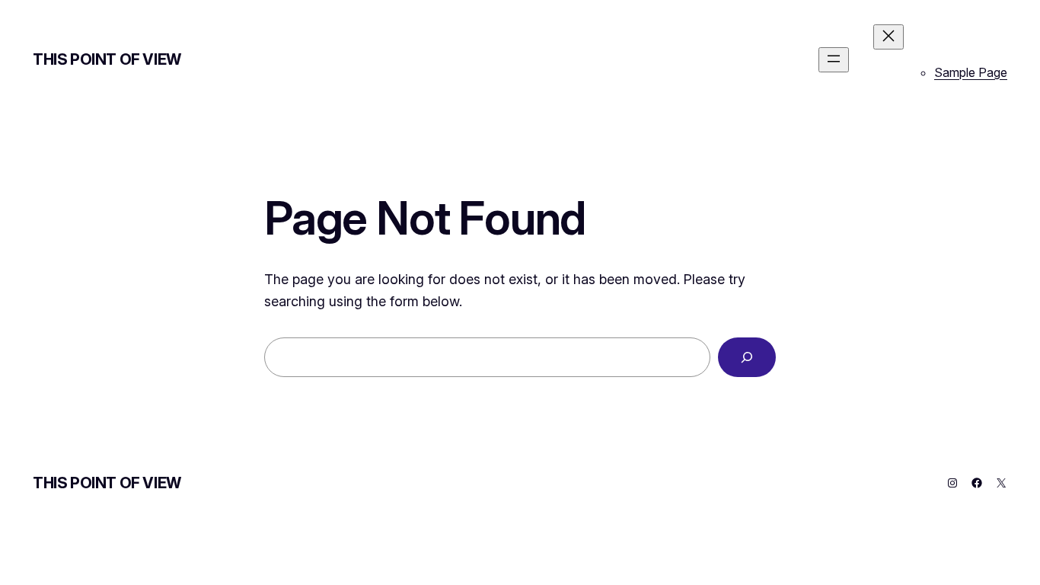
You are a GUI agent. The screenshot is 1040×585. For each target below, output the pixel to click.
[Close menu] (888, 37)
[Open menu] (833, 59)
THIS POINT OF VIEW (107, 59)
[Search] (747, 357)
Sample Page (970, 72)
